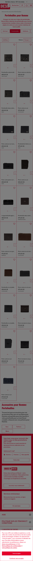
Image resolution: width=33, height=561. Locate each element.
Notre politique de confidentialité (11, 546)
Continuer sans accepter (16, 558)
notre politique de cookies (9, 547)
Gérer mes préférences (9, 544)
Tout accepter (16, 553)
